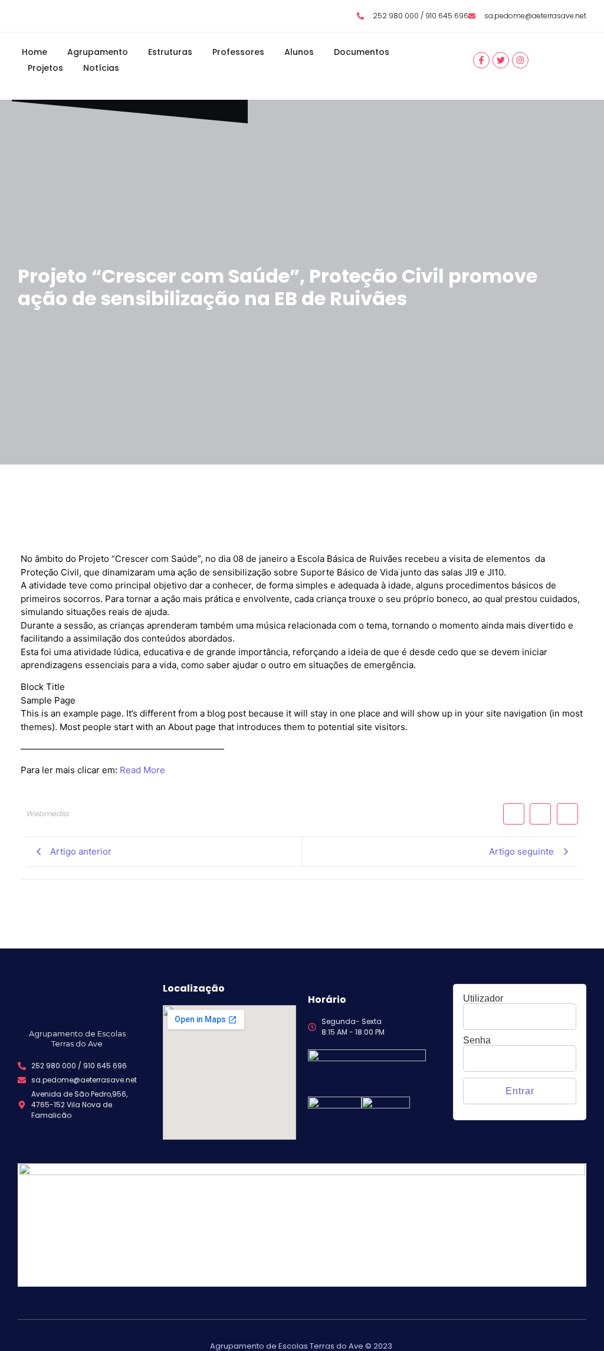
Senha (477, 1040)
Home (34, 52)
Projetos (45, 68)
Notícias (101, 68)
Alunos (299, 52)
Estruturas (170, 52)
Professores (238, 52)
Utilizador (483, 998)
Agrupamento (97, 52)
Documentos (361, 52)
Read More (142, 770)
